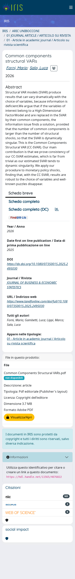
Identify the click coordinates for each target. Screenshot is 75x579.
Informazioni (18, 457)
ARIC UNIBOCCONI (25, 31)
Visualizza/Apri (20, 417)
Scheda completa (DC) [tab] (28, 209)
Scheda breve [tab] (20, 193)
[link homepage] (14, 7)
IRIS (5, 31)
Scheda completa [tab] (24, 201)
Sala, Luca (39, 67)
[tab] (57, 209)
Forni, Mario (16, 67)
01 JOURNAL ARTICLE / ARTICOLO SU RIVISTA (39, 35)
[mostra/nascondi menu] (71, 7)
